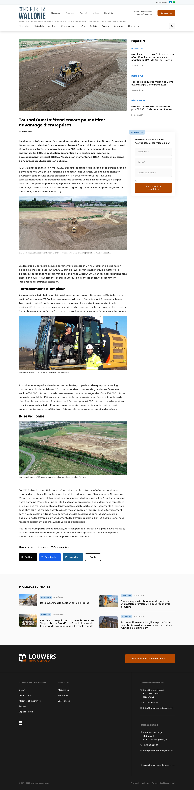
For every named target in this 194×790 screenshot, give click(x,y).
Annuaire (118, 26)
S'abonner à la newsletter (153, 187)
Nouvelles (24, 26)
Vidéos (96, 13)
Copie (93, 557)
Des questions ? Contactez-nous (148, 658)
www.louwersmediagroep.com (159, 765)
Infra (82, 26)
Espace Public (26, 711)
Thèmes (132, 26)
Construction (68, 26)
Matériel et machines (45, 26)
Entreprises (166, 13)
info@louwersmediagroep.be (158, 750)
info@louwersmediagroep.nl (158, 708)
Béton (22, 690)
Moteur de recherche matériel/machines (143, 12)
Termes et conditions (140, 783)
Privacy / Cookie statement (163, 783)
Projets (93, 26)
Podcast (83, 13)
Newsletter (109, 13)
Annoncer (70, 13)
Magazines (55, 13)
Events (105, 26)
